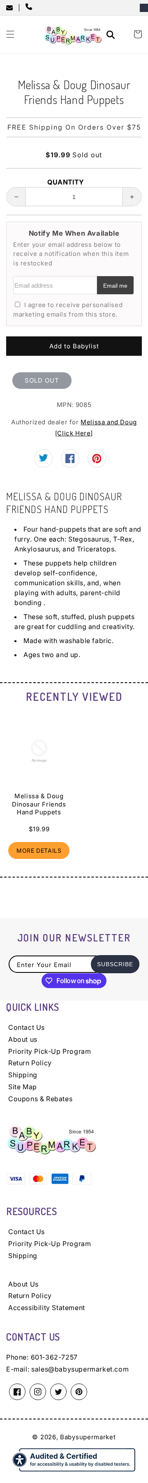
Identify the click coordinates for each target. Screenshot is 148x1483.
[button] (10, 34)
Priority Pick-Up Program (49, 1051)
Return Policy (30, 1063)
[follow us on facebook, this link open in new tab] (70, 461)
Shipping (22, 1075)
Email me (115, 286)
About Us (23, 1284)
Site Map (22, 1087)
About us (22, 1039)
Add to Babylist (74, 346)
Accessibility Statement (46, 1307)
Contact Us (26, 1027)
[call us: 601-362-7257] (30, 7)
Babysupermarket (88, 1437)
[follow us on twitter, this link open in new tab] (43, 459)
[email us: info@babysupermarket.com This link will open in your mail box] (12, 8)
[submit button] (112, 35)
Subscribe (115, 964)
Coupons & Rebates (40, 1099)
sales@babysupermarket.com (80, 1369)
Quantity (65, 182)
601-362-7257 (54, 1357)
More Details (38, 850)
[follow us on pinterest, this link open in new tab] (97, 462)
